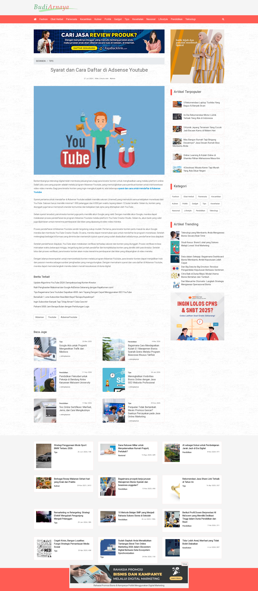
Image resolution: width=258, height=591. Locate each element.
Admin (112, 79)
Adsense (39, 317)
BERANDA (41, 61)
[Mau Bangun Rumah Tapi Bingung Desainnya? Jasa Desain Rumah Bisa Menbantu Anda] (179, 141)
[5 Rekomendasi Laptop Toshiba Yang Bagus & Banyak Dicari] (179, 104)
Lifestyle (163, 19)
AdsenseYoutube (69, 317)
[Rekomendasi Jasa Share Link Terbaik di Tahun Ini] (177, 489)
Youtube (52, 317)
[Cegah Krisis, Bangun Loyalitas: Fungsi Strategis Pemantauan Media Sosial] (48, 548)
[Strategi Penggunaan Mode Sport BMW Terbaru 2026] (48, 455)
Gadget (118, 19)
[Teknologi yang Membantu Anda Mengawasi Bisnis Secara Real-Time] (177, 235)
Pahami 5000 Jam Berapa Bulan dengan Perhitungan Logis (61, 306)
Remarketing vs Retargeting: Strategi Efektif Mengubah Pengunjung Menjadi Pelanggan (72, 515)
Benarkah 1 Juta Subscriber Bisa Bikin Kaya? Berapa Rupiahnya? (64, 297)
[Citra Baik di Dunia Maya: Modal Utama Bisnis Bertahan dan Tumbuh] (177, 275)
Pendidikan (176, 19)
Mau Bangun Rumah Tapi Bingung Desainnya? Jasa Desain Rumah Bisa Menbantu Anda (196, 142)
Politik (108, 19)
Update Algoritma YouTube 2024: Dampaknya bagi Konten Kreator (65, 282)
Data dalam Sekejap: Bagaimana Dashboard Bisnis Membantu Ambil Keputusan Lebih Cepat (202, 259)
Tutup (184, 564)
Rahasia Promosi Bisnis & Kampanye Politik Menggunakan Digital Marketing (129, 585)
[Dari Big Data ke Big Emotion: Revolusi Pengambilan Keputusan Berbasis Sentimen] (177, 268)
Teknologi (190, 19)
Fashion (43, 19)
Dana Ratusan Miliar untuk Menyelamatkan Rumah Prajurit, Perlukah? (133, 448)
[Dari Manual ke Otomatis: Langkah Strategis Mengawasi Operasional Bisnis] (177, 284)
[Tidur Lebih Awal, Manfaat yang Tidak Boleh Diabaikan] (177, 547)
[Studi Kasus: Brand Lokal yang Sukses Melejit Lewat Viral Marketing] (177, 247)
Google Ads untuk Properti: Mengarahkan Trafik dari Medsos (73, 348)
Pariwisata (71, 19)
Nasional (150, 19)
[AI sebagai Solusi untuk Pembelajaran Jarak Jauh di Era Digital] (177, 452)
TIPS (51, 61)
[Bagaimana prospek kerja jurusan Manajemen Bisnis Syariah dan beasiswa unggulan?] (112, 486)
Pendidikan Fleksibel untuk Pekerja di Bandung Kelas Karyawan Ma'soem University (74, 379)
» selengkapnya (64, 356)
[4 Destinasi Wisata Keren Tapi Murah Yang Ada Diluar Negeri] (179, 169)
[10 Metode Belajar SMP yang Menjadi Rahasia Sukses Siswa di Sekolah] (112, 516)
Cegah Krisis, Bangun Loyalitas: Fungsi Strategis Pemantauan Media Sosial (71, 543)
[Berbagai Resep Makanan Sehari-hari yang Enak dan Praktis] (48, 483)
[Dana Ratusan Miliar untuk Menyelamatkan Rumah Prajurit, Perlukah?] (112, 449)
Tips (127, 19)
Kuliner (98, 19)
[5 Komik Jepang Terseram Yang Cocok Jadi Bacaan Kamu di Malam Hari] (179, 129)
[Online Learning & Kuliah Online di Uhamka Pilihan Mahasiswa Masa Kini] (179, 157)
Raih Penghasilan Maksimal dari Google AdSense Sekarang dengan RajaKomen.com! (73, 287)
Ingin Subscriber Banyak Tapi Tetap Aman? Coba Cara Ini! (60, 302)
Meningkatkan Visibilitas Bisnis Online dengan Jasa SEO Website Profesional (142, 379)
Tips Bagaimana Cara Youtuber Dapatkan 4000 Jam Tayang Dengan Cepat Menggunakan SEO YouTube (83, 292)
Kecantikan (85, 19)
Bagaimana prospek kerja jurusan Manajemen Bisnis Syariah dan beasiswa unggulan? (134, 481)
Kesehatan (137, 19)
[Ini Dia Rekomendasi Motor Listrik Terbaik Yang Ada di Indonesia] (179, 116)
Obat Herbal (57, 19)
